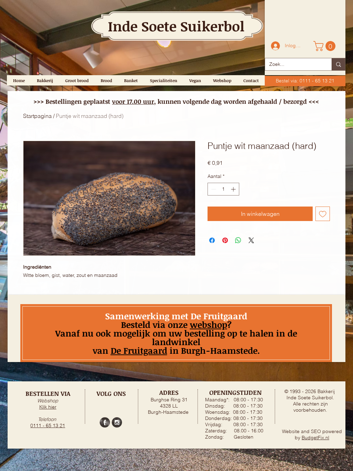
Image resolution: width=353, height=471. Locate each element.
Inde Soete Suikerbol (176, 26)
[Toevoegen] (322, 214)
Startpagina (37, 115)
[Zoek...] (338, 64)
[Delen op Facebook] (212, 240)
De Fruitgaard (139, 350)
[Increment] (234, 189)
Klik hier (48, 407)
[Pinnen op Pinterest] (225, 240)
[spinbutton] (223, 189)
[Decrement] (213, 189)
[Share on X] (251, 240)
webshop (208, 324)
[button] (325, 46)
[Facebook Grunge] (105, 422)
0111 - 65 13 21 (47, 425)
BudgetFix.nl (315, 437)
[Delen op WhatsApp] (238, 240)
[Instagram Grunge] (117, 422)
